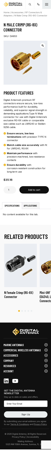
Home (6, 12)
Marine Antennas (14, 345)
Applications (30, 205)
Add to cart (34, 189)
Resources (10, 366)
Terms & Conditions (19, 424)
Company (9, 360)
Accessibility (33, 437)
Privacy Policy (40, 424)
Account (9, 371)
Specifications (12, 205)
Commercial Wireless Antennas (22, 350)
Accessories (17, 12)
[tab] (12, 205)
